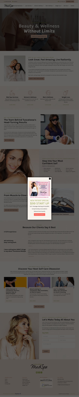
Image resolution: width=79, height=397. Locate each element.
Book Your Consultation (39, 214)
